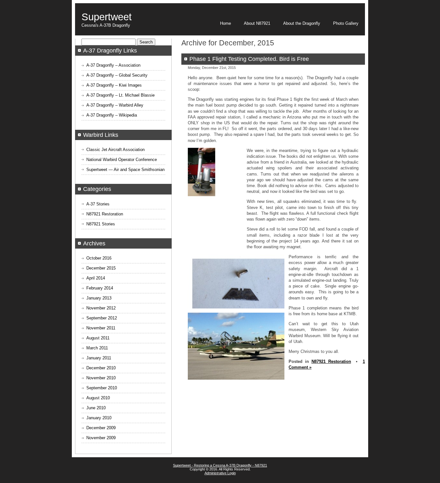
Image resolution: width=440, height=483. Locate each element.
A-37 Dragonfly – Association (113, 65)
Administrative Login (220, 473)
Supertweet (106, 17)
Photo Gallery (346, 23)
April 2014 (95, 278)
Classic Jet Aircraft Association (115, 149)
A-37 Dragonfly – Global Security (117, 75)
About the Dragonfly (301, 23)
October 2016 (98, 258)
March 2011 (97, 348)
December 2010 (101, 367)
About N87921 (257, 23)
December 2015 (101, 268)
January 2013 (98, 298)
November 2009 (101, 437)
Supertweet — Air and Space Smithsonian (125, 169)
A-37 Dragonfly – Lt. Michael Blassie (120, 95)
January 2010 (98, 417)
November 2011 (100, 328)
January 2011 (98, 357)
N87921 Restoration (331, 361)
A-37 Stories (98, 204)
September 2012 (101, 318)
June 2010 (96, 407)
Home (225, 23)
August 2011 (98, 338)
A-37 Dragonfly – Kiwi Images (114, 85)
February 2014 (99, 288)
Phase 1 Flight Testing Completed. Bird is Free (249, 59)
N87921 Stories (100, 224)
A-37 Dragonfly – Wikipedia (111, 115)
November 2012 (101, 308)
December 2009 (101, 427)
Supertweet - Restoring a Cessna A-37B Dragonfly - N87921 (220, 465)
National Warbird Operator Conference (121, 159)
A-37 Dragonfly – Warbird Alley (114, 105)
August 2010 (98, 397)
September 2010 (101, 387)
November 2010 (101, 377)
